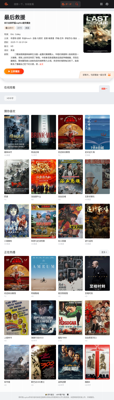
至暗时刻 (89, 293)
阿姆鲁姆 (35, 293)
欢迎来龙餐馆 (64, 152)
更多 (103, 252)
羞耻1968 (62, 337)
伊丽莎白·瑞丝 (71, 38)
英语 (12, 50)
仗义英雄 (62, 241)
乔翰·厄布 (59, 38)
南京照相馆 (63, 293)
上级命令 (8, 337)
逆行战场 (89, 241)
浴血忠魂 (62, 196)
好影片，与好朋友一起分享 (94, 75)
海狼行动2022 (37, 337)
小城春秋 (8, 241)
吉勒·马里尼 (38, 38)
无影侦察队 (90, 196)
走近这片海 (90, 152)
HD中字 (10, 98)
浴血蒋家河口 (91, 337)
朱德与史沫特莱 (38, 241)
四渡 (6, 196)
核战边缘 (35, 152)
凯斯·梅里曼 (49, 38)
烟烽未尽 (8, 152)
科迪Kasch (26, 38)
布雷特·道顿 (16, 38)
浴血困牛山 (36, 196)
